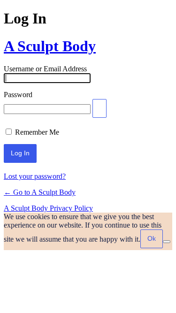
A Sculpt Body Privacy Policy (48, 208)
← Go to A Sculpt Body (40, 192)
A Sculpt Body (50, 46)
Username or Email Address (45, 69)
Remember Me (37, 132)
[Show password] (99, 108)
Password (18, 95)
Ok (151, 238)
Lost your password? (35, 176)
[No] (166, 241)
